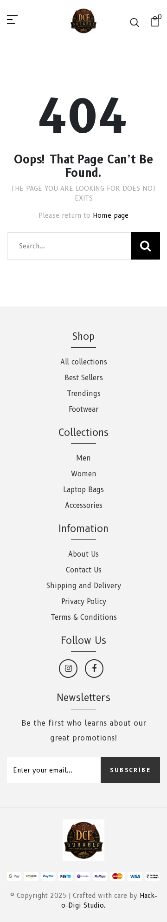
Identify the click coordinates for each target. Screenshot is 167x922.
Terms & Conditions (84, 617)
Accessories (84, 505)
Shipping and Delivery (83, 586)
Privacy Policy (83, 601)
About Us (83, 554)
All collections (83, 362)
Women (83, 474)
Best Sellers (83, 378)
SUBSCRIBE (130, 769)
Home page (110, 215)
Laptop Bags (83, 490)
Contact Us (84, 570)
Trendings (84, 394)
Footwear (83, 409)
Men (83, 458)
